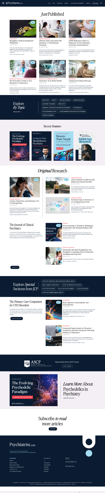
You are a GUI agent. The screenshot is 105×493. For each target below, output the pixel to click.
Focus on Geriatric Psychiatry (72, 285)
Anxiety (54, 100)
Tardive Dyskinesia (48, 115)
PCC (54, 3)
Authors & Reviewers (77, 3)
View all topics (16, 111)
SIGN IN (67, 458)
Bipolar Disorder (65, 100)
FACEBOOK (47, 463)
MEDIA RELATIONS (14, 465)
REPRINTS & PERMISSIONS (17, 467)
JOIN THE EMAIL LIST (71, 461)
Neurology (61, 104)
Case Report (13, 39)
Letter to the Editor (68, 247)
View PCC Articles (17, 318)
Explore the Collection (68, 398)
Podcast (65, 223)
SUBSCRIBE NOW (69, 466)
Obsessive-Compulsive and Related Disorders (56, 107)
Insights (59, 3)
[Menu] (3, 3)
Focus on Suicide (82, 288)
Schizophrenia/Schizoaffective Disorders (73, 111)
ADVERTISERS (13, 463)
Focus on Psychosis (48, 288)
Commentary (72, 39)
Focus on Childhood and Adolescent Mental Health (58, 281)
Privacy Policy (15, 482)
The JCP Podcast (28, 236)
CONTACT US (13, 469)
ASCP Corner (67, 366)
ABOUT (12, 460)
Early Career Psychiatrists (50, 285)
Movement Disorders (48, 104)
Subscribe (95, 3)
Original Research (44, 39)
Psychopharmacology (49, 111)
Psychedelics (77, 107)
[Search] (101, 3)
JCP (49, 3)
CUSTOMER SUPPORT (15, 471)
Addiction (45, 100)
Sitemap (73, 484)
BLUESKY (46, 471)
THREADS (46, 469)
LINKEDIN (46, 467)
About (67, 3)
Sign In (88, 3)
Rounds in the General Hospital (48, 79)
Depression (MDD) (79, 100)
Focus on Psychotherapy (66, 288)
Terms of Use (22, 482)
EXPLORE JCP (15, 267)
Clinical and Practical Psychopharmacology (23, 79)
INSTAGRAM (47, 465)
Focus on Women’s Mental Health (52, 292)
